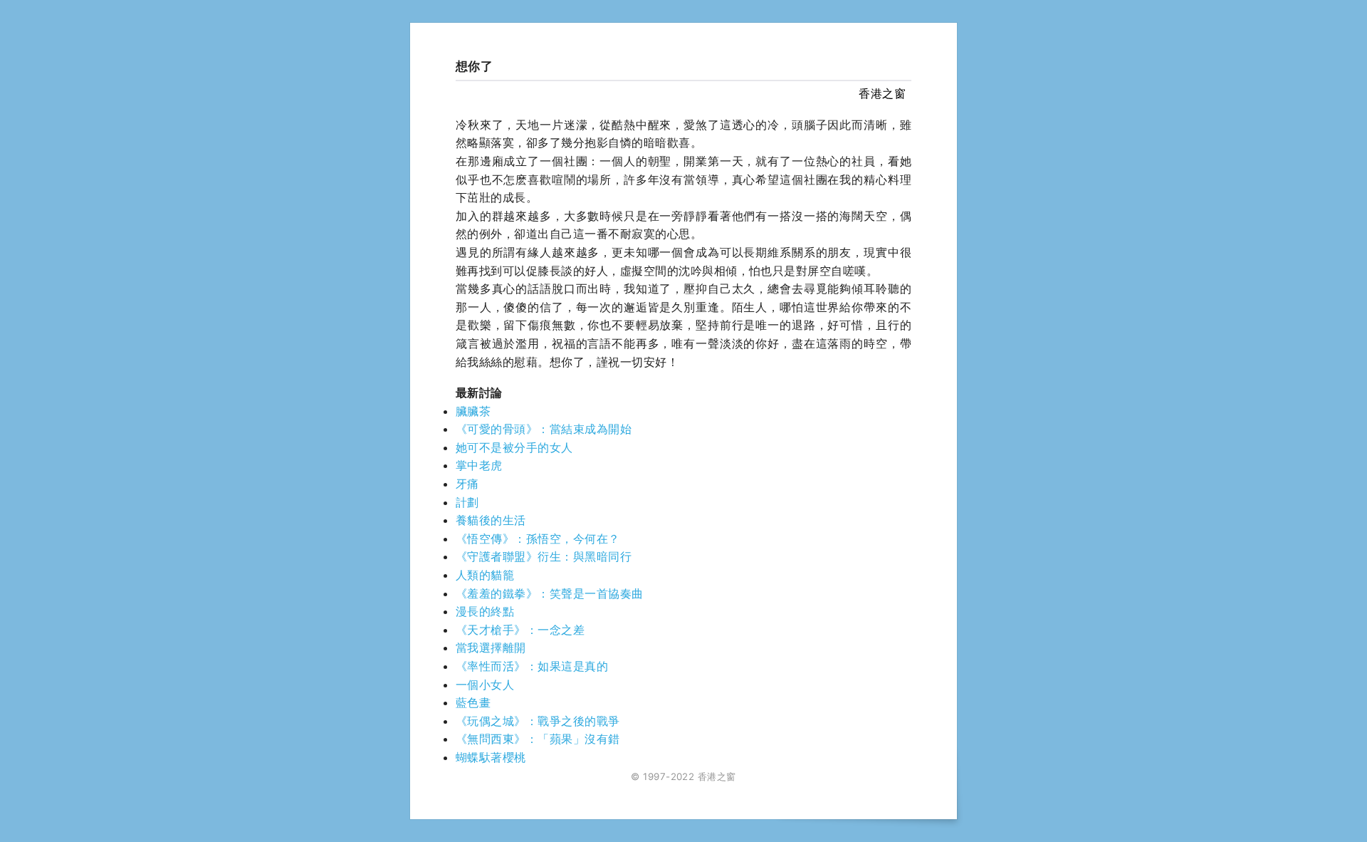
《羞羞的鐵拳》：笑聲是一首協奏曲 (550, 593)
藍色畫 (473, 702)
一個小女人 (485, 684)
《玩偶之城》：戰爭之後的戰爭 (538, 721)
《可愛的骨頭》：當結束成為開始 (544, 429)
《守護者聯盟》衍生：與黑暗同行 (544, 556)
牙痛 (467, 484)
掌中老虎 (479, 465)
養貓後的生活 (491, 520)
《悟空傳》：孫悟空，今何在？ (538, 538)
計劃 (467, 502)
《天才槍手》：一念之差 (520, 630)
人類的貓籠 (485, 575)
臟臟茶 (473, 411)
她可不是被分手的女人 (514, 447)
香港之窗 (882, 93)
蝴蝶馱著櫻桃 (491, 757)
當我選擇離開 (491, 647)
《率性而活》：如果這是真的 (532, 666)
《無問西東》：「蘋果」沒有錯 (538, 739)
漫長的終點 (485, 611)
